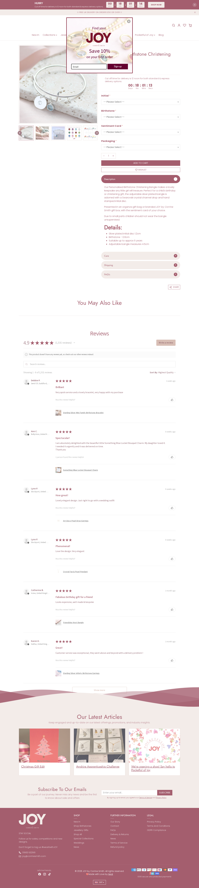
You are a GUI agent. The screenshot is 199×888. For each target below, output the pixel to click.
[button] (129, 21)
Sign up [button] (118, 66)
